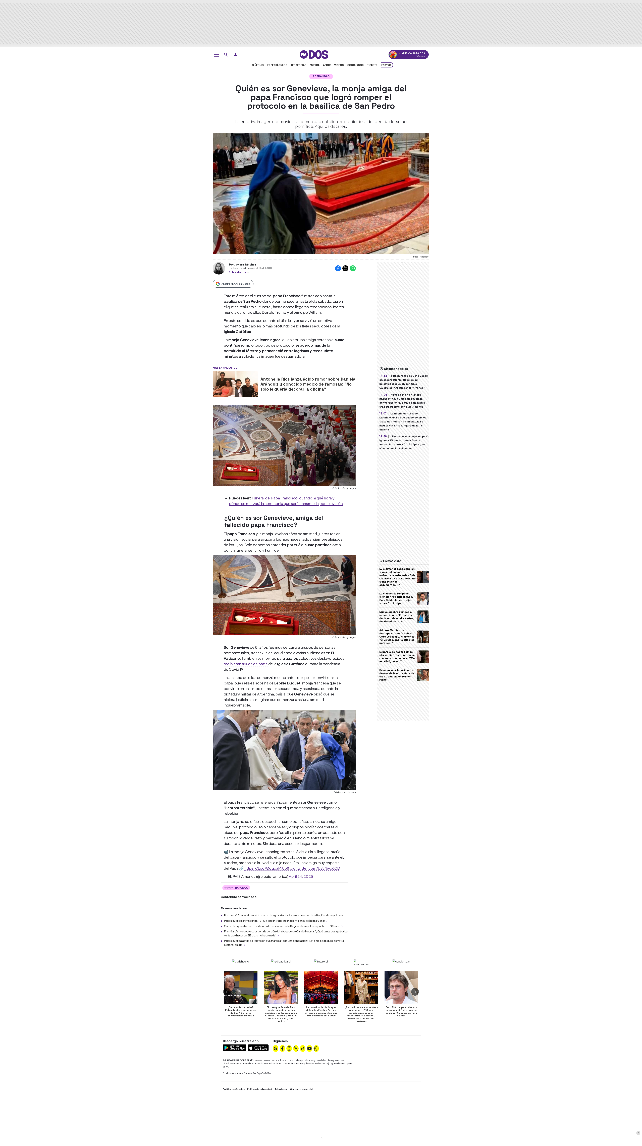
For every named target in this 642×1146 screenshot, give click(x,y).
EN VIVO (386, 64)
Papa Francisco (237, 887)
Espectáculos (277, 64)
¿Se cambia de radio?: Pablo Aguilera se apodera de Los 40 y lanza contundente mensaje (240, 1011)
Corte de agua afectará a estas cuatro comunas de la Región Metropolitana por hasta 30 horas (282, 926)
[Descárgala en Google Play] (234, 1047)
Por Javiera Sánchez (242, 264)
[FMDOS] (314, 54)
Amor (327, 64)
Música (314, 64)
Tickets (372, 64)
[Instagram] (289, 1048)
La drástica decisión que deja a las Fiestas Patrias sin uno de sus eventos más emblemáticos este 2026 (321, 1011)
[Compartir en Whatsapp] (353, 268)
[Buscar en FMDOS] (225, 54)
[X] (295, 1048)
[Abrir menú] (216, 54)
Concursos (355, 64)
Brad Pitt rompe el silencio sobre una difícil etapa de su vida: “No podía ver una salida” (401, 1011)
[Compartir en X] (345, 268)
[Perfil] (235, 54)
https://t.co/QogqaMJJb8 (266, 868)
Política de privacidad (259, 1089)
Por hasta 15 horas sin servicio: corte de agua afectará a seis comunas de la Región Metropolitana (283, 915)
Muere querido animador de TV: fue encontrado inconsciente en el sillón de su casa (274, 920)
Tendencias (298, 64)
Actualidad (321, 76)
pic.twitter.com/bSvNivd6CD (315, 868)
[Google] (275, 1048)
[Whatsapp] (316, 1048)
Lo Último (257, 64)
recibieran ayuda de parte (246, 663)
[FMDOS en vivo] (393, 54)
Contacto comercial (301, 1089)
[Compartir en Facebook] (338, 268)
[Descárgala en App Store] (258, 1047)
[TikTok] (302, 1048)
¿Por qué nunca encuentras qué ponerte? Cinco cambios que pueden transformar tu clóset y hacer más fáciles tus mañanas (361, 1014)
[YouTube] (309, 1048)
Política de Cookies (234, 1089)
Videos (339, 64)
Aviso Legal (281, 1089)
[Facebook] (282, 1048)
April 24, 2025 (301, 876)
